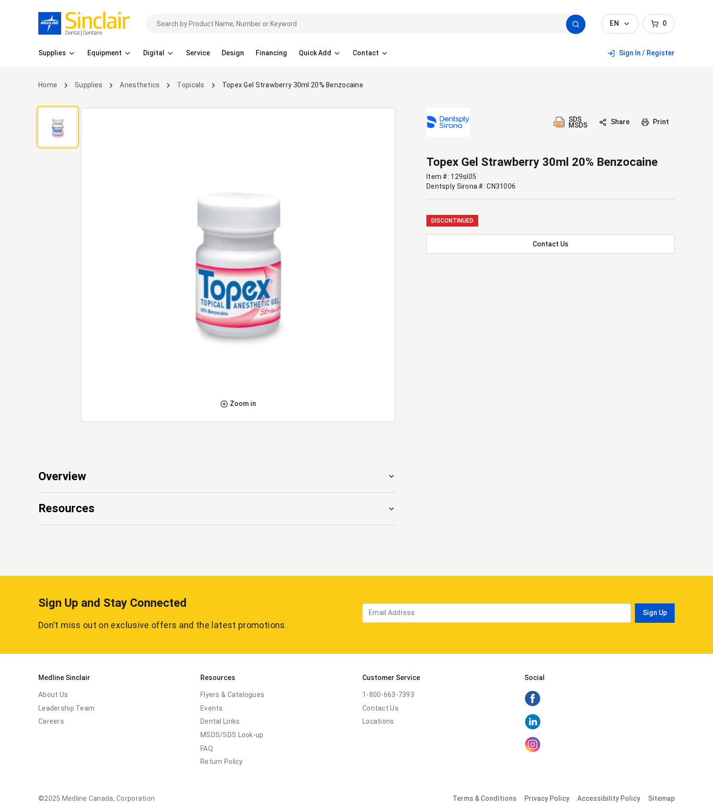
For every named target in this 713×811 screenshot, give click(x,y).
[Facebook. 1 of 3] (532, 704)
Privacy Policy (546, 798)
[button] (575, 24)
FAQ (206, 748)
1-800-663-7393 (388, 694)
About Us (53, 694)
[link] (84, 24)
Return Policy (221, 761)
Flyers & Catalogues (232, 694)
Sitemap (661, 798)
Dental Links (220, 721)
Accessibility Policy (608, 798)
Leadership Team (66, 708)
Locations (378, 721)
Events (211, 708)
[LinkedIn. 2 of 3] (532, 727)
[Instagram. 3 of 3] (532, 750)
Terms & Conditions (485, 798)
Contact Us (380, 708)
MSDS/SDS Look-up (231, 735)
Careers (51, 721)
